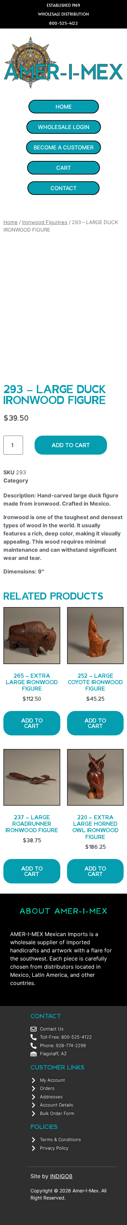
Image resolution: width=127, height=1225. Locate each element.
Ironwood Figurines (44, 222)
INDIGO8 (61, 1176)
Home (10, 222)
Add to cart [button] (32, 723)
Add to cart (70, 445)
